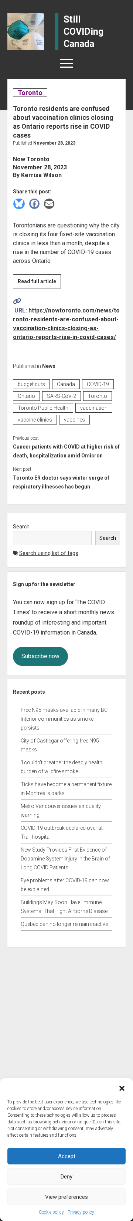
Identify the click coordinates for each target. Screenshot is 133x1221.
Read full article (39, 283)
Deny (66, 1176)
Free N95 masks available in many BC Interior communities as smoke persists (64, 719)
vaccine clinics (35, 420)
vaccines (74, 420)
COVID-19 (98, 384)
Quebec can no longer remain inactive (64, 924)
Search (21, 527)
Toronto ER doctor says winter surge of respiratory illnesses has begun (61, 482)
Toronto (29, 92)
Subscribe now (40, 656)
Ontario (26, 396)
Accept (66, 1156)
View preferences (66, 1197)
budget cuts (31, 384)
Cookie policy (51, 1212)
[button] (122, 1087)
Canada (66, 384)
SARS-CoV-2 (61, 396)
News (48, 366)
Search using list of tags (48, 553)
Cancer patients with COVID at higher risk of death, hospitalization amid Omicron (66, 451)
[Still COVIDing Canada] (25, 31)
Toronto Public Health (43, 408)
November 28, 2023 (54, 143)
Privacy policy (81, 1212)
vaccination (94, 408)
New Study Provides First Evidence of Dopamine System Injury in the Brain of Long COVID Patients (65, 858)
